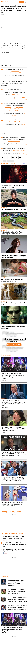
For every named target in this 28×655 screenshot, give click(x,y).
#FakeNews (8, 107)
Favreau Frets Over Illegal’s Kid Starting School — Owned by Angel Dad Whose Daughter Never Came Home (12, 629)
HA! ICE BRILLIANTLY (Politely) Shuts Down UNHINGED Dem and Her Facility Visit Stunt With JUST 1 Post (14, 454)
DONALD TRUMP (10, 161)
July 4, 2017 (22, 153)
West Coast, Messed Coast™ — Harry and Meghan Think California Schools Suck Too (14, 550)
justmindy (4, 380)
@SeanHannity (10, 109)
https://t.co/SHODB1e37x (19, 150)
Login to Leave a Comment (14, 344)
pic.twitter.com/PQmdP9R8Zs (14, 73)
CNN (5, 161)
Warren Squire (5, 407)
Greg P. (2, 14)
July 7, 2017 (22, 144)
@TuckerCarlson (18, 109)
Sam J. (3, 457)
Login (21, 2)
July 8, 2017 (14, 77)
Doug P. (3, 432)
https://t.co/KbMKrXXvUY (14, 122)
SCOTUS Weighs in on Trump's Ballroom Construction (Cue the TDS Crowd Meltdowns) (13, 428)
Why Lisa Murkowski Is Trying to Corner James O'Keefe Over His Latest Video (13, 537)
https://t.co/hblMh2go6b (14, 110)
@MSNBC (20, 107)
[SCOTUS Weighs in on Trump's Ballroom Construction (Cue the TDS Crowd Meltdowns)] (14, 418)
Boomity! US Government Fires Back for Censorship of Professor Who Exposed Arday (15, 543)
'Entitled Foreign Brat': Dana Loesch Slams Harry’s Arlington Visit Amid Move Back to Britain (13, 504)
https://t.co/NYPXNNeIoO (17, 94)
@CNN (16, 107)
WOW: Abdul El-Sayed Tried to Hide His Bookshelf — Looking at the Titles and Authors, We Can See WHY (13, 479)
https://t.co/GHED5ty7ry (14, 141)
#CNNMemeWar (15, 71)
